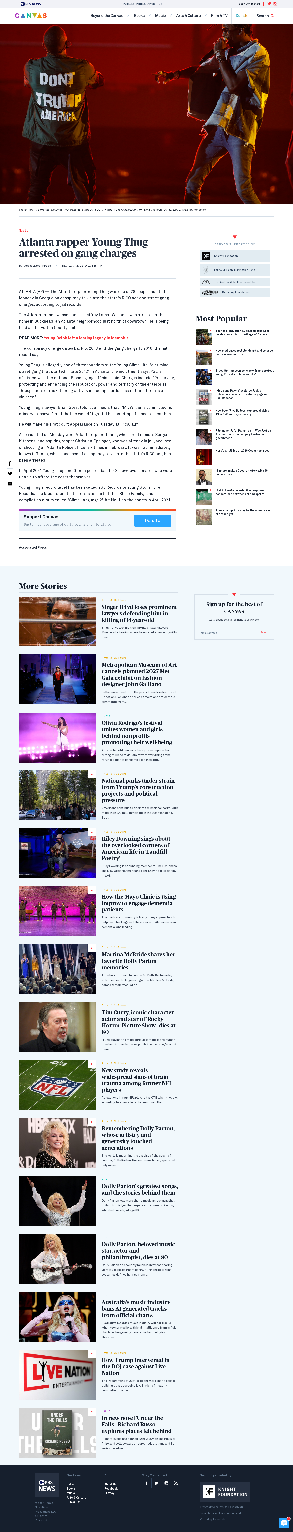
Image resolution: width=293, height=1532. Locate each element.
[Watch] (57, 795)
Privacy (109, 1493)
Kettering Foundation (213, 1519)
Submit (265, 632)
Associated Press (37, 265)
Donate (242, 16)
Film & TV (219, 16)
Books (139, 16)
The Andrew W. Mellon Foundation (221, 1506)
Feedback (111, 1488)
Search (262, 16)
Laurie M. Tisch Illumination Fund (220, 1513)
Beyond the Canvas (106, 16)
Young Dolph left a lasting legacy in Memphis (74, 338)
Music (160, 16)
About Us (110, 1484)
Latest (71, 1484)
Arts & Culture (188, 16)
